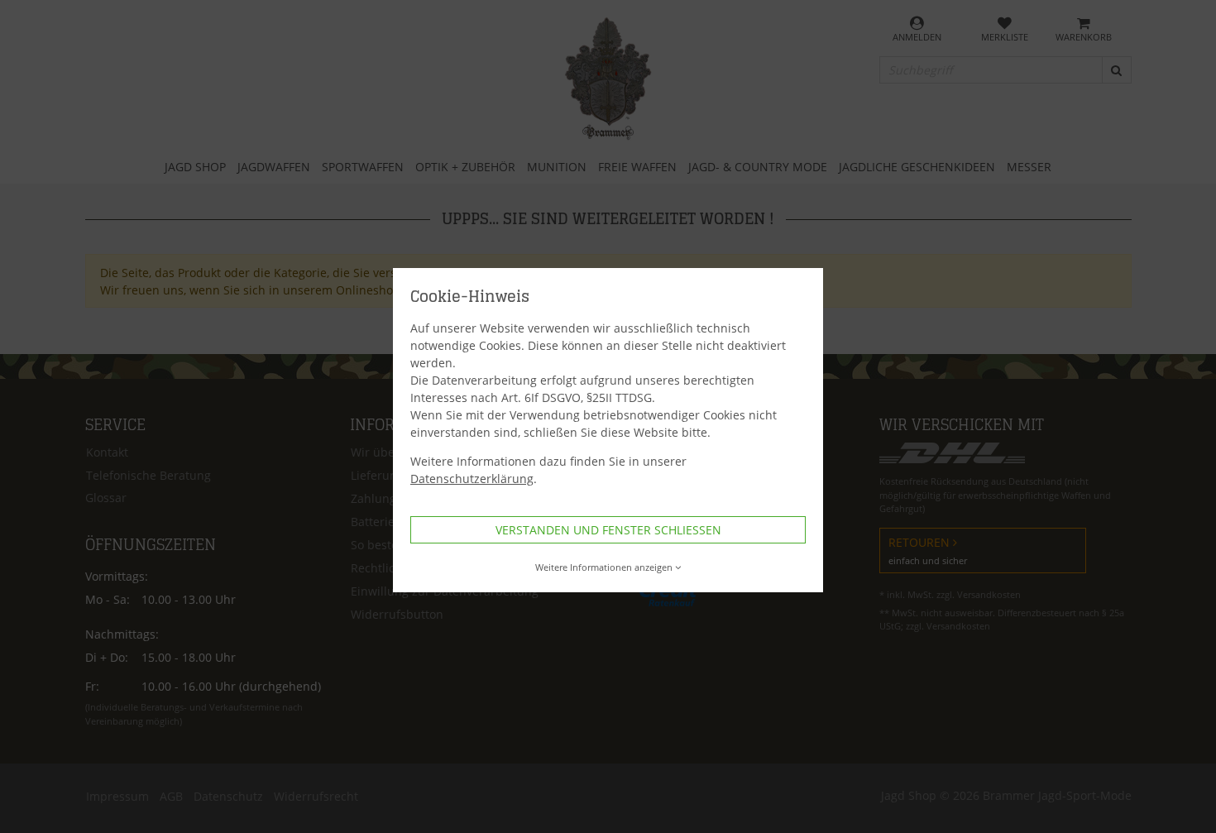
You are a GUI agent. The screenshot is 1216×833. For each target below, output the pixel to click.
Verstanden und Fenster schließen (608, 530)
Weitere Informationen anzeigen (604, 567)
